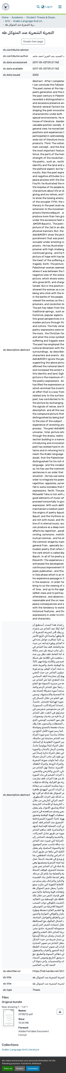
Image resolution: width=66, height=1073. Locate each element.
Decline (19, 1068)
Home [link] (5, 17)
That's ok (8, 1068)
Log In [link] (48, 6)
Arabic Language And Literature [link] (28, 21)
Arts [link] (7, 21)
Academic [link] (17, 17)
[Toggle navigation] (60, 7)
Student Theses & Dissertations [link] (41, 17)
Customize (33, 1068)
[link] (60, 1012)
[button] (6, 7)
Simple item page (33, 41)
